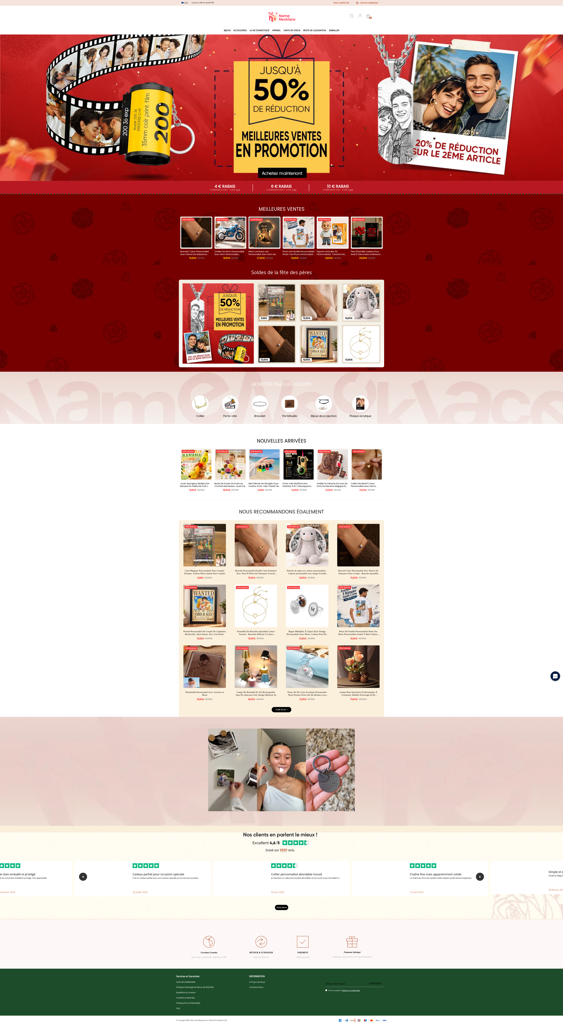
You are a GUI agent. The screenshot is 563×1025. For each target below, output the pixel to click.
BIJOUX (227, 30)
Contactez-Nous (256, 987)
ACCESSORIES (240, 30)
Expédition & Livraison (186, 992)
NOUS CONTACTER (341, 3)
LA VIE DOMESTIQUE (259, 30)
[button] (83, 877)
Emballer (334, 30)
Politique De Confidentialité (188, 1003)
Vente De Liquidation (314, 30)
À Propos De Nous (257, 982)
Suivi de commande (369, 3)
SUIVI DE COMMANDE (185, 982)
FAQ (178, 1008)
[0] (368, 16)
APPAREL (276, 30)
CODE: (234, 190)
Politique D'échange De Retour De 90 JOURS (195, 987)
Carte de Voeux (292, 30)
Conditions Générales (185, 997)
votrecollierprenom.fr (201, 1020)
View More (281, 907)
